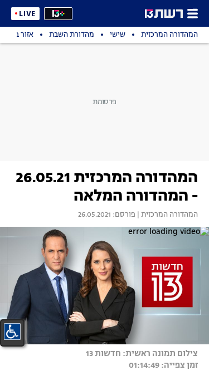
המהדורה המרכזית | (166, 215)
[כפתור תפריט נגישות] (12, 331)
